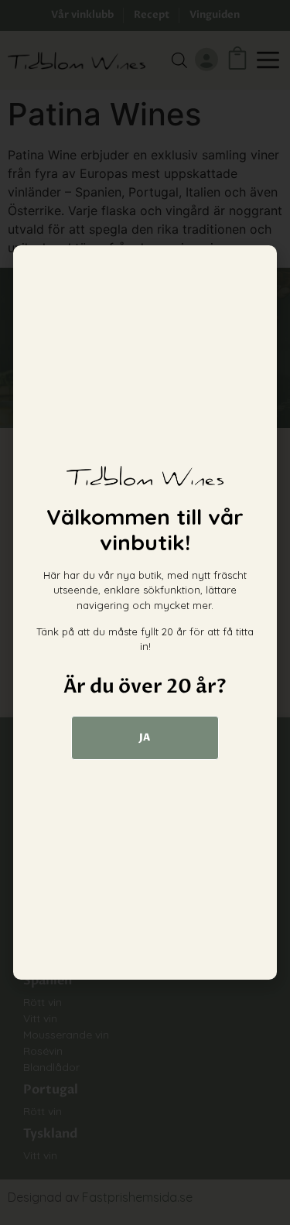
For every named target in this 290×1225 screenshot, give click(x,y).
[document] (145, 612)
